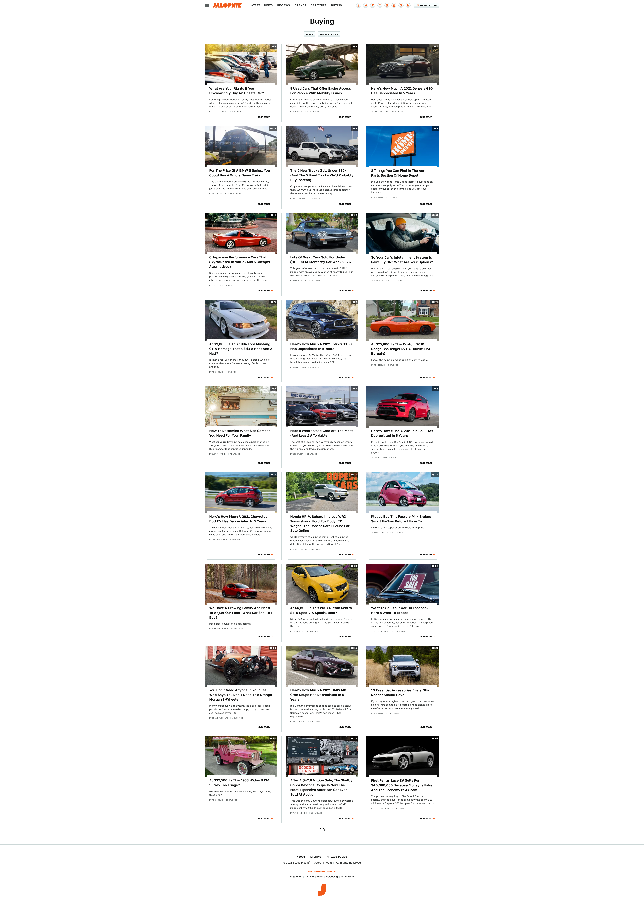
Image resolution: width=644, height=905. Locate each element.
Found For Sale (329, 34)
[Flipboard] (372, 5)
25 (436, 474)
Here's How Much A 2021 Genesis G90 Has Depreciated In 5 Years (402, 90)
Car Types (319, 5)
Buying (336, 5)
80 (274, 738)
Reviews (283, 5)
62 (436, 738)
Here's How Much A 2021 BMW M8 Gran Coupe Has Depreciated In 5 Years (318, 694)
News (268, 5)
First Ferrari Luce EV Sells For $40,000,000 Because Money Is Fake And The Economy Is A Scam (401, 785)
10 (355, 474)
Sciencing (332, 876)
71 (275, 302)
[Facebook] (358, 5)
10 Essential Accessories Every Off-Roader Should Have (400, 692)
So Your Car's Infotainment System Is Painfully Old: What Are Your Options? (402, 259)
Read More (264, 117)
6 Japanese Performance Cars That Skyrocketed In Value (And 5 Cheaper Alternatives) (239, 262)
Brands (300, 5)
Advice (309, 34)
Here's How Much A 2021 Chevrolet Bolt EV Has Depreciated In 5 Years (238, 519)
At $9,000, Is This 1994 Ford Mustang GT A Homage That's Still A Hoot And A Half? (240, 348)
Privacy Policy (336, 856)
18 (274, 128)
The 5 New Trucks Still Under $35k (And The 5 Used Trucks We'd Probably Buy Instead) (321, 175)
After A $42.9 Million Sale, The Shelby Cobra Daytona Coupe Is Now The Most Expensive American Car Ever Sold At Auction (321, 787)
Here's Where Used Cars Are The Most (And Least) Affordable (321, 433)
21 (436, 648)
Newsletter (428, 5)
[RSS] (408, 5)
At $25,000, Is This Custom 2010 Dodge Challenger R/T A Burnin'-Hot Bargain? (400, 349)
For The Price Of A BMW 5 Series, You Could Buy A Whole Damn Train (239, 172)
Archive (315, 856)
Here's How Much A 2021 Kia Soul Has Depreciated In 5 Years (402, 433)
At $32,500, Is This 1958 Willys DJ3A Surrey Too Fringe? (239, 782)
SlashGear (347, 876)
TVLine (309, 876)
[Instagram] (393, 5)
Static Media (301, 862)
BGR (320, 876)
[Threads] (386, 5)
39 (274, 648)
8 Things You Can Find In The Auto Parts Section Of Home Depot (398, 173)
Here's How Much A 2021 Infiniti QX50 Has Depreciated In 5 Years (321, 346)
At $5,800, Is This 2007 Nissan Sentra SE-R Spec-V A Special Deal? (321, 610)
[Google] (401, 5)
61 (436, 215)
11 (275, 215)
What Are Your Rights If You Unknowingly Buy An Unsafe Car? (236, 90)
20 (355, 215)
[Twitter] (379, 5)
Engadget (296, 876)
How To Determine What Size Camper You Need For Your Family (239, 433)
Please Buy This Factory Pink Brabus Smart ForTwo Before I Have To (401, 519)
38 (436, 566)
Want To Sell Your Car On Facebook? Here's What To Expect (401, 610)
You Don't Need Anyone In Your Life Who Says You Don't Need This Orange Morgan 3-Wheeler (240, 694)
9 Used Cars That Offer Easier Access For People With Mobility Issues (320, 90)
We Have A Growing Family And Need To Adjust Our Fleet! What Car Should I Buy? (240, 612)
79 (436, 302)
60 (355, 566)
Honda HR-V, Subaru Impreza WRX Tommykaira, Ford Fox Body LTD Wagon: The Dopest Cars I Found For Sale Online (320, 524)
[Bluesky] (365, 5)
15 (355, 648)
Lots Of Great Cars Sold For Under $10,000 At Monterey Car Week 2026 (320, 259)
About (301, 856)
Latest (255, 5)
